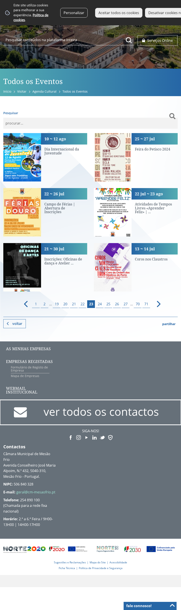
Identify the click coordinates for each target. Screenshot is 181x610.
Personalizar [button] (74, 12)
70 (138, 304)
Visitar (21, 91)
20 (65, 304)
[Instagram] (78, 437)
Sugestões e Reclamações (70, 562)
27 (126, 304)
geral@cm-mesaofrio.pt (35, 492)
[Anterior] (24, 304)
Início (7, 91)
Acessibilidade (118, 562)
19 (57, 304)
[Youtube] (86, 437)
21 (74, 304)
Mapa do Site (98, 562)
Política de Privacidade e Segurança (101, 568)
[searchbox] (68, 39)
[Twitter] (102, 437)
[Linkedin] (94, 437)
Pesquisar (10, 113)
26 (117, 304)
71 (146, 304)
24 (100, 304)
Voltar (17, 323)
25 (108, 304)
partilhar (168, 324)
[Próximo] (156, 304)
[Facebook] (70, 437)
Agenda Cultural (44, 91)
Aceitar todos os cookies (118, 12)
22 (83, 304)
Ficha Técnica (67, 568)
